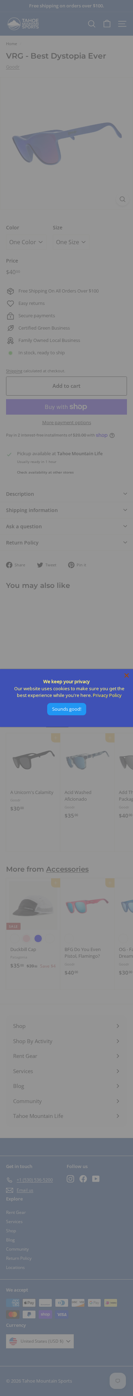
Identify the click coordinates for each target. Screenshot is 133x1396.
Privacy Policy (107, 695)
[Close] (126, 675)
